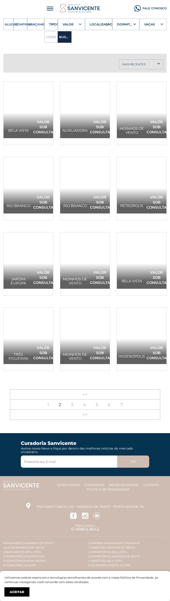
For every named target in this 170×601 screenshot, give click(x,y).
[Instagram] (85, 515)
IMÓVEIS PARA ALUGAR (19, 565)
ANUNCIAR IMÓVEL (124, 485)
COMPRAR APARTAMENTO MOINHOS (113, 543)
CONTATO (151, 485)
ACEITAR (17, 592)
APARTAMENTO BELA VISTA (22, 552)
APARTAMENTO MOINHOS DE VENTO (28, 543)
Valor (68, 24)
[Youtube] (97, 515)
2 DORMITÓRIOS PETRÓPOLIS (23, 556)
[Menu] (50, 8)
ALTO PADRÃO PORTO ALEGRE (109, 565)
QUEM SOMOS (68, 485)
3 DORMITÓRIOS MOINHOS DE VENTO (114, 556)
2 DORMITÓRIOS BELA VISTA (107, 552)
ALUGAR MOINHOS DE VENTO (23, 547)
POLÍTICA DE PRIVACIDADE (107, 489)
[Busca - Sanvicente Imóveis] (80, 8)
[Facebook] (73, 515)
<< (85, 394)
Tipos (53, 24)
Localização (101, 24)
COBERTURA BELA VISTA (105, 560)
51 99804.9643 (85, 529)
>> (85, 414)
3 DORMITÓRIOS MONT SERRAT (24, 560)
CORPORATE (94, 485)
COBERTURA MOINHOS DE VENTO (111, 547)
